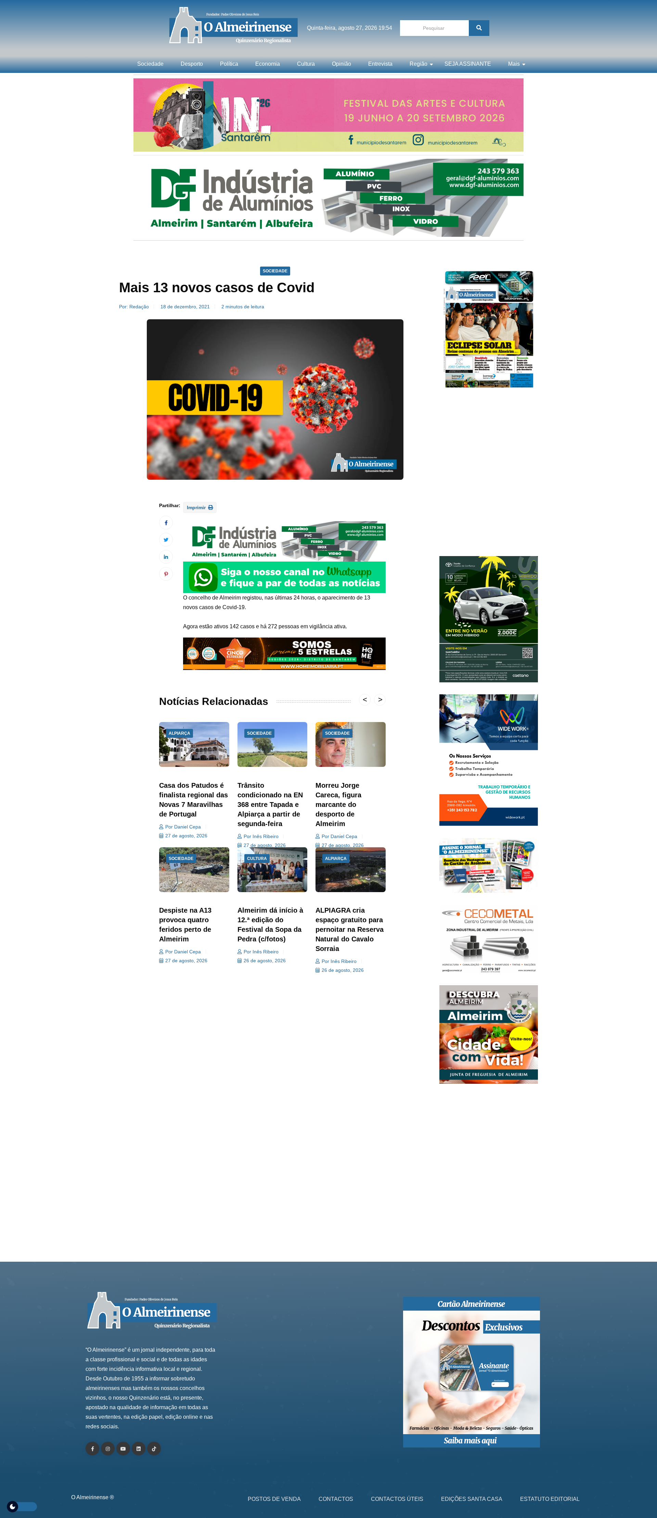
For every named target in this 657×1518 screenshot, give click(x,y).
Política (229, 64)
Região (418, 64)
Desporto (192, 64)
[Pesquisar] (479, 28)
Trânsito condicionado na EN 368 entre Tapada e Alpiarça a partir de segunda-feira (270, 804)
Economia (267, 64)
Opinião (341, 64)
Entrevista (380, 64)
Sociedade (150, 64)
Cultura (306, 64)
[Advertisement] (488, 475)
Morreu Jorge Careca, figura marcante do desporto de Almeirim (338, 804)
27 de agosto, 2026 (186, 835)
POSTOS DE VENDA (274, 1499)
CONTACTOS (336, 1499)
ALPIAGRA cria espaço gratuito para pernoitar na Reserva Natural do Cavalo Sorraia (349, 929)
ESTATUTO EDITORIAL (550, 1499)
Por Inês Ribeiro (261, 836)
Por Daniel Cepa (183, 826)
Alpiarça (179, 733)
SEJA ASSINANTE (468, 64)
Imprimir (197, 507)
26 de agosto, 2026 (265, 960)
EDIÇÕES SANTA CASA (471, 1499)
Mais (514, 64)
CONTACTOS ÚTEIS (397, 1499)
